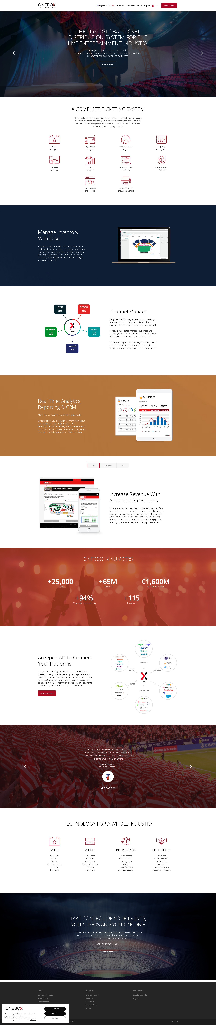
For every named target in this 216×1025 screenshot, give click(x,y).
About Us (89, 998)
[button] (94, 465)
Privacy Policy (43, 998)
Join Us (88, 1008)
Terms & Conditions (45, 995)
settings (33, 1020)
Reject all (55, 1013)
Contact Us (90, 1002)
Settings (55, 1018)
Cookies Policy (43, 1002)
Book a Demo (108, 64)
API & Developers (92, 995)
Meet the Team (91, 1005)
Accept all (55, 1009)
